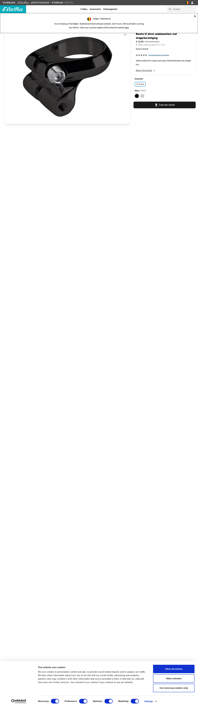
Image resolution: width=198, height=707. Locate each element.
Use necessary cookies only (174, 688)
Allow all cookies (173, 669)
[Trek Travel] (62, 2)
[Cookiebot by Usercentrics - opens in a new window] (18, 701)
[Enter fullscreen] (125, 34)
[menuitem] (84, 9)
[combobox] (181, 9)
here (127, 27)
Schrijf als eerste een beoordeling (159, 55)
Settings (148, 701)
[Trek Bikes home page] (9, 2)
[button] (67, 77)
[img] (141, 55)
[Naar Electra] (23, 2)
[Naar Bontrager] (40, 2)
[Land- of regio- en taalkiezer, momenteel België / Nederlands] (187, 2)
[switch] (83, 701)
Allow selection (174, 678)
